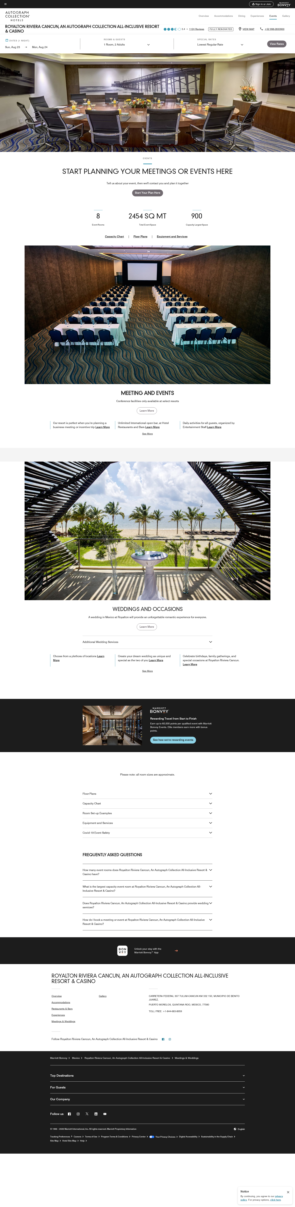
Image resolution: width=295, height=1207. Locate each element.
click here (275, 1199)
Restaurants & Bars (62, 1008)
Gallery (286, 16)
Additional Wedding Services (100, 642)
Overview (204, 16)
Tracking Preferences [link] (60, 1136)
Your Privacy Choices (164, 1137)
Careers (77, 1136)
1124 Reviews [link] (196, 29)
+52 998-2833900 (274, 29)
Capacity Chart (114, 236)
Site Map (54, 1141)
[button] (261, 4)
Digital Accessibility (188, 1136)
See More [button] (147, 433)
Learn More (147, 410)
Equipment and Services (172, 236)
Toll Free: (165, 1011)
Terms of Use (91, 1136)
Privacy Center (139, 1136)
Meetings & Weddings (63, 1021)
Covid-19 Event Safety (96, 832)
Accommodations (223, 16)
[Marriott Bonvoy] (282, 4)
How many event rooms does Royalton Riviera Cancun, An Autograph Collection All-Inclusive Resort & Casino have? (145, 872)
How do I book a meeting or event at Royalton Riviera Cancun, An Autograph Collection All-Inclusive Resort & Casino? (144, 922)
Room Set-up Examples (97, 813)
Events (273, 16)
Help (82, 1141)
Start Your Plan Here (147, 192)
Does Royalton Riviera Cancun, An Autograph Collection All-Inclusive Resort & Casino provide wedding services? (146, 905)
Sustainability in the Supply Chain (217, 1136)
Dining (241, 16)
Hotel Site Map (69, 1141)
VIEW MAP (248, 29)
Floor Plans (140, 236)
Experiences (257, 16)
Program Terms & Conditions (114, 1136)
